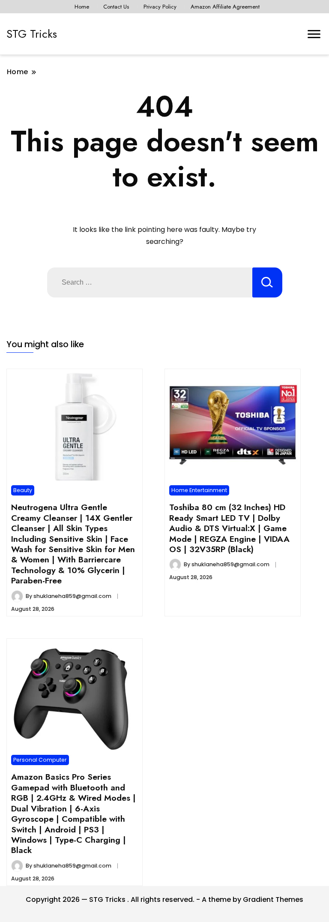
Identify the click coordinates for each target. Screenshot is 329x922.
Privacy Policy (160, 7)
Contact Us (116, 7)
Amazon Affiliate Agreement (225, 7)
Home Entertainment (199, 490)
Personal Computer (40, 759)
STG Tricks (31, 34)
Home (82, 7)
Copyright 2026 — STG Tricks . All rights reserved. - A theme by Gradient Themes (164, 899)
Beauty (22, 490)
